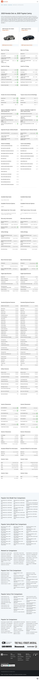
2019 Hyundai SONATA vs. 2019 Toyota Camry (31, 534)
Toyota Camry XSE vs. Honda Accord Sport (18, 599)
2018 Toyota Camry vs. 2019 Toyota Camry (18, 527)
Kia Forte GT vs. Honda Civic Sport (32, 581)
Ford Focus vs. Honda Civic (18, 556)
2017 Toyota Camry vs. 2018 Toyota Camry (5, 532)
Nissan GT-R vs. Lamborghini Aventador (31, 630)
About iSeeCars (28, 654)
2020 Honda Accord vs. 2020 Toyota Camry (18, 534)
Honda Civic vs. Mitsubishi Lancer (19, 559)
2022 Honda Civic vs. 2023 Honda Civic (6, 501)
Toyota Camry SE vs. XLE (5, 606)
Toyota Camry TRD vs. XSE (5, 601)
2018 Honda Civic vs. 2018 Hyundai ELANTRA (19, 515)
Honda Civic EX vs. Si (4, 582)
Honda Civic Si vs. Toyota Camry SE (32, 585)
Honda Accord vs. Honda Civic (6, 556)
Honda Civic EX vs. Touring (5, 580)
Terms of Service (6, 674)
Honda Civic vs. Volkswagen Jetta (31, 554)
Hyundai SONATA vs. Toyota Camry (5, 561)
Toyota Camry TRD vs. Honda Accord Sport (6, 603)
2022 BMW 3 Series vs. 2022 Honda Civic (32, 510)
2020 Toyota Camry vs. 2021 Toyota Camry (18, 530)
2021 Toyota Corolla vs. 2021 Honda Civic (18, 511)
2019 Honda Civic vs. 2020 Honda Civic (19, 503)
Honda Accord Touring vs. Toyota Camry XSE (19, 607)
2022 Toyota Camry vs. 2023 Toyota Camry (5, 527)
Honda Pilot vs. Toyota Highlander (7, 623)
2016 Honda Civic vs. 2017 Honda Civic (6, 506)
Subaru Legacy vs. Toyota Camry (31, 557)
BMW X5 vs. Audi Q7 (17, 633)
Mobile (12, 658)
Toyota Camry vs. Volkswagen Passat (31, 564)
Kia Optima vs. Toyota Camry (31, 560)
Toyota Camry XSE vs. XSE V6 (31, 596)
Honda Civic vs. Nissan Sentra (6, 563)
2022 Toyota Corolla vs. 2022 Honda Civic (18, 508)
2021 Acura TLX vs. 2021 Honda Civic (31, 515)
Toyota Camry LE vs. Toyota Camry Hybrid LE (31, 613)
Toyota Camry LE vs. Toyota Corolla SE (31, 601)
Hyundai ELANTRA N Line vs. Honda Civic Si (19, 579)
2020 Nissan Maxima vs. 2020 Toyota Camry (31, 539)
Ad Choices (24, 674)
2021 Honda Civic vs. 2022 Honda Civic (6, 508)
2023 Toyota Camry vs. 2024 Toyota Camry (18, 539)
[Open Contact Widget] (37, 679)
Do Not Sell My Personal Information (18, 674)
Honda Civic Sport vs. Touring (6, 577)
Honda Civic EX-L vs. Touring (18, 576)
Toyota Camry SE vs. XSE (5, 598)
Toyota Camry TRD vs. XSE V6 (6, 608)
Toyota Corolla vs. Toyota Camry (19, 554)
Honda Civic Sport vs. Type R (5, 583)
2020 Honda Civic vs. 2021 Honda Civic (19, 501)
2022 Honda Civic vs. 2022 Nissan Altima (31, 501)
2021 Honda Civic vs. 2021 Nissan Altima (31, 517)
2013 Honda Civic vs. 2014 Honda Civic (6, 511)
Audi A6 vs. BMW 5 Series (30, 626)
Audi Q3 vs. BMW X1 (17, 632)
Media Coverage (28, 656)
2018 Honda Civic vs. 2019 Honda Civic (6, 518)
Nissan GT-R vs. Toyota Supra (19, 623)
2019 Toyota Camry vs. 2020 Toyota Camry (18, 532)
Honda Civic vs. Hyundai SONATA (19, 557)
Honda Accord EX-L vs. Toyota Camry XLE (19, 610)
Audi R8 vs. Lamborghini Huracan (31, 632)
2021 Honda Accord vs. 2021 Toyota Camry (18, 537)
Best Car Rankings (20, 656)
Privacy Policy (10, 674)
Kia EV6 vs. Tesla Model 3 (30, 633)
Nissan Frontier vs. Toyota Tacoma (18, 627)
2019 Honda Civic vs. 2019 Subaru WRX (31, 512)
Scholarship (27, 658)
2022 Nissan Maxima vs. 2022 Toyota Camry (31, 527)
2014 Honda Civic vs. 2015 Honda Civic (6, 515)
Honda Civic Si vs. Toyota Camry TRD (31, 598)
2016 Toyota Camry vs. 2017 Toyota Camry (5, 539)
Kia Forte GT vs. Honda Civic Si (19, 575)
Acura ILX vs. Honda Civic (30, 562)
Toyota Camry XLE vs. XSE (5, 599)
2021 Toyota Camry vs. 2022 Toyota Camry (5, 544)
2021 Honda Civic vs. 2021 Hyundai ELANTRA (32, 507)
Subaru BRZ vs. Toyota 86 (5, 628)
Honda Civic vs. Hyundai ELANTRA (6, 557)
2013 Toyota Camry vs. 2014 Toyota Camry (5, 537)
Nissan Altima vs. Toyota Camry (6, 559)
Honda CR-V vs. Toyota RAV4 (18, 630)
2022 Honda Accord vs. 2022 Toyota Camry (5, 530)
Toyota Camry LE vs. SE (5, 596)
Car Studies (19, 654)
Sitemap (2, 674)
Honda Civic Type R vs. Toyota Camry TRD (19, 581)
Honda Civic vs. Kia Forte (5, 564)
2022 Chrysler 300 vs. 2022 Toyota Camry (31, 537)
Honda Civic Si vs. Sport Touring (19, 583)
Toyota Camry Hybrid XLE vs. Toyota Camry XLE (31, 603)
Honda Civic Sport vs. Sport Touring (18, 573)
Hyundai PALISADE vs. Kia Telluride (32, 623)
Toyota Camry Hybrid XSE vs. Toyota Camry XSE (31, 608)
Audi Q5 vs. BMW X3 (4, 629)
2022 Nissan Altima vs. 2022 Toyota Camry (30, 530)
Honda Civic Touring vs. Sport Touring (31, 575)
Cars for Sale (13, 654)
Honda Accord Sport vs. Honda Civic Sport (19, 585)
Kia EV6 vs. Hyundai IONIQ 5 (5, 631)
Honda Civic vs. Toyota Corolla (6, 554)
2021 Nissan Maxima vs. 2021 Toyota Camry (31, 544)
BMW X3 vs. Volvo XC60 (30, 628)
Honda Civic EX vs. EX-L (5, 579)
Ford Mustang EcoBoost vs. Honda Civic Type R (32, 580)
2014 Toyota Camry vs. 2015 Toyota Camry (5, 542)
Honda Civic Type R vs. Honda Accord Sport (31, 584)
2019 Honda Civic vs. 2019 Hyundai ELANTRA (32, 505)
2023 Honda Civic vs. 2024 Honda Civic (19, 506)
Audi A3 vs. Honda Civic (30, 559)
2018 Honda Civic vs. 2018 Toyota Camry (19, 518)
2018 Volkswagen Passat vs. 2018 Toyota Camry (31, 542)
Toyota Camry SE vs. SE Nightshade (17, 602)
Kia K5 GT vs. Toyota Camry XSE (19, 611)
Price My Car (20, 658)
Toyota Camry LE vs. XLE (5, 605)
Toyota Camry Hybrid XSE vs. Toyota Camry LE (31, 611)
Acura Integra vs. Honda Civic (18, 562)
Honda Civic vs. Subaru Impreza (19, 560)
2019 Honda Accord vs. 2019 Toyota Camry (18, 542)
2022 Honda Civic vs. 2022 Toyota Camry (19, 513)
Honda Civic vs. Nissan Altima (18, 563)
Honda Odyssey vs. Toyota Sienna (6, 632)
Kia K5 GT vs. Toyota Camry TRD (19, 603)
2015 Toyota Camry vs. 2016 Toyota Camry (5, 534)
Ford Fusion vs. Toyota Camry (31, 556)
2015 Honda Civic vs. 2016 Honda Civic (6, 503)
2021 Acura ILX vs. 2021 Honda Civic (32, 502)
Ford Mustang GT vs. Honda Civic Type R (31, 588)
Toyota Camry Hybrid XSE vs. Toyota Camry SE (31, 606)
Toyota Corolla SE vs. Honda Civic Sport (19, 588)
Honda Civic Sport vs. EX (5, 574)
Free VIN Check (13, 656)
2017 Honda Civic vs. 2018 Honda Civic (6, 513)
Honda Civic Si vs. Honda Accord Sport (31, 577)
